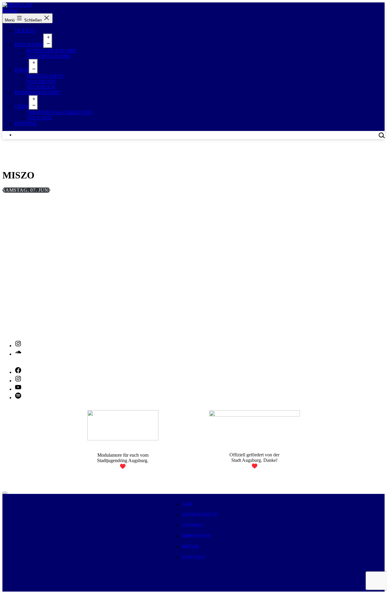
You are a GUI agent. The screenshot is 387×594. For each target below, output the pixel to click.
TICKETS (25, 30)
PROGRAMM (29, 44)
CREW (22, 106)
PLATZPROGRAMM (48, 56)
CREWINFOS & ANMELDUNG (60, 112)
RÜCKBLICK (41, 87)
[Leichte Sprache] (4, 493)
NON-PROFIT (41, 81)
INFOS (22, 70)
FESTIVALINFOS (45, 76)
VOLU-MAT (39, 117)
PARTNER (26, 123)
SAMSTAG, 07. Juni (26, 190)
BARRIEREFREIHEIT (38, 92)
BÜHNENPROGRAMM (51, 50)
